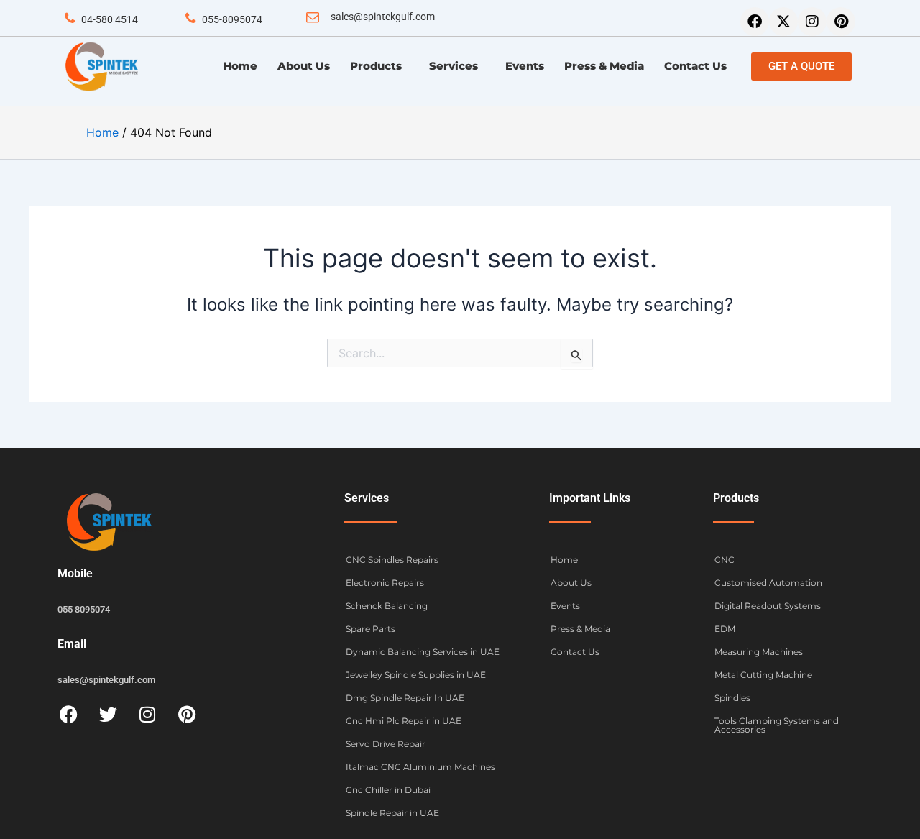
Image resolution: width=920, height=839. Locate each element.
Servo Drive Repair (386, 743)
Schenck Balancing (387, 605)
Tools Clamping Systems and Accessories (776, 725)
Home (240, 66)
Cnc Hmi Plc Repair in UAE (403, 720)
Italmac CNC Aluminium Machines (420, 766)
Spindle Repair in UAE (392, 812)
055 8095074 (84, 609)
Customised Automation (768, 582)
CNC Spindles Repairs (392, 559)
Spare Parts (370, 628)
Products (376, 66)
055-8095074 (232, 19)
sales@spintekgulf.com (383, 16)
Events (524, 66)
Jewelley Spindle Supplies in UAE (416, 674)
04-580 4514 (109, 19)
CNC (724, 559)
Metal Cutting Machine (763, 674)
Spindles (732, 697)
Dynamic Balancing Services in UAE (423, 651)
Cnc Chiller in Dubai (388, 789)
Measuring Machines (758, 651)
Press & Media (604, 66)
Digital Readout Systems (767, 605)
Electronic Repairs (385, 582)
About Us (303, 66)
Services (453, 66)
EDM (724, 628)
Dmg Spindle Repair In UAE (405, 697)
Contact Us (695, 66)
